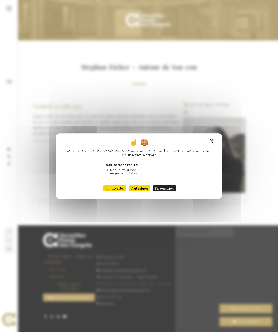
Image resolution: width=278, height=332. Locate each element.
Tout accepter (114, 188)
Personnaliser (164, 188)
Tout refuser (139, 188)
